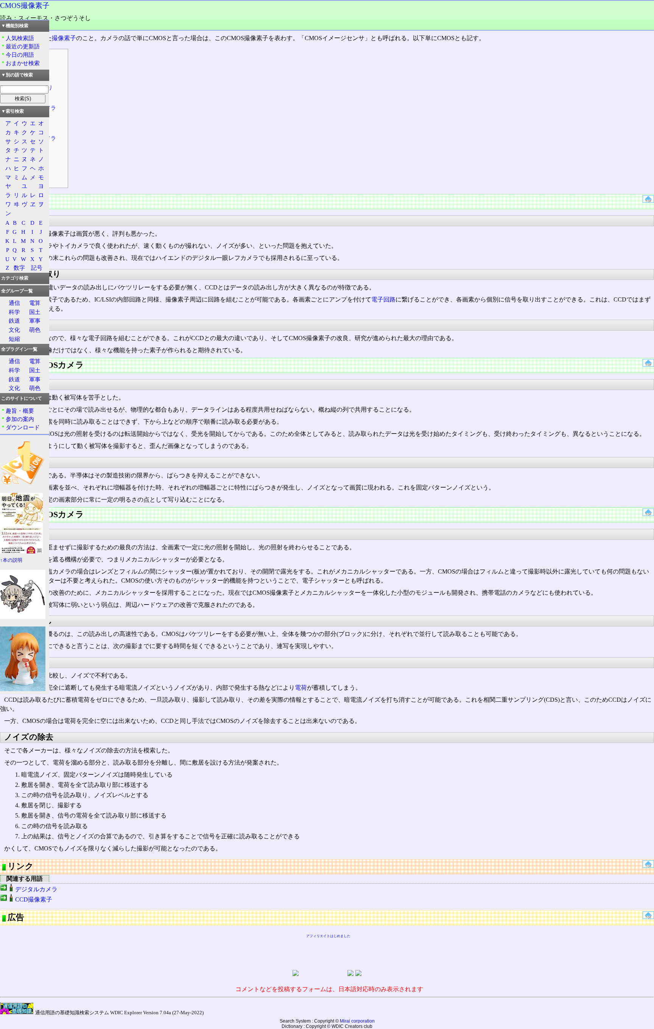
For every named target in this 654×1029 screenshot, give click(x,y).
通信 (14, 303)
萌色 (34, 329)
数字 (19, 267)
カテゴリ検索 (14, 278)
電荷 (301, 687)
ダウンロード (23, 427)
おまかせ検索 (23, 63)
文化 (14, 329)
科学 (14, 312)
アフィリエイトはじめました (328, 936)
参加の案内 (20, 419)
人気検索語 (20, 38)
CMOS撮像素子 (25, 5)
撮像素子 (64, 38)
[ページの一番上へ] (648, 200)
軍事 (34, 320)
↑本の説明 (11, 560)
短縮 (14, 339)
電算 (34, 303)
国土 (34, 312)
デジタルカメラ (36, 889)
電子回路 (383, 299)
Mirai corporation (357, 1021)
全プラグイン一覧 (19, 349)
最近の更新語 (23, 46)
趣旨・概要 (20, 410)
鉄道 (14, 320)
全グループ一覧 (17, 291)
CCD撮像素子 (33, 899)
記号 (36, 267)
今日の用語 (20, 54)
